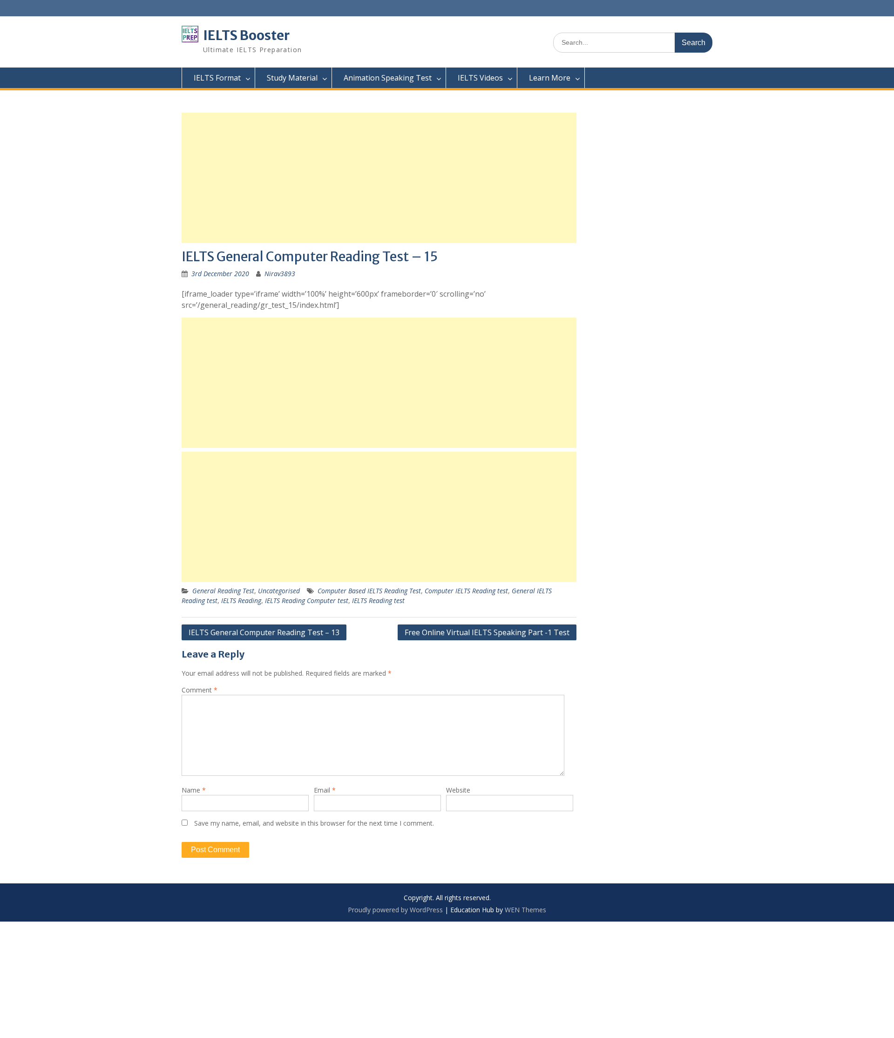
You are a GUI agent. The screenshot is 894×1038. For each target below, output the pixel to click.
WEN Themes (525, 909)
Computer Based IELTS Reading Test (369, 590)
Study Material (292, 78)
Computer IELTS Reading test (466, 590)
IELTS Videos (480, 78)
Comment (199, 689)
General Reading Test (223, 590)
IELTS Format (217, 78)
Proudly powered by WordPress (395, 909)
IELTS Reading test (378, 600)
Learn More (549, 78)
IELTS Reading (241, 600)
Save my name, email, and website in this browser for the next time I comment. (314, 823)
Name (194, 790)
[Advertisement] (379, 178)
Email (325, 790)
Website (458, 790)
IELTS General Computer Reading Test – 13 (264, 632)
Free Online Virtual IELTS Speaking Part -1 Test (487, 632)
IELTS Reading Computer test (306, 600)
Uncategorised (279, 590)
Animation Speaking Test (388, 78)
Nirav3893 (279, 273)
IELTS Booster (246, 35)
